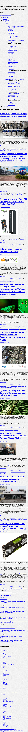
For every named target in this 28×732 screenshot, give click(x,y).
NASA (22, 194)
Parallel (4, 722)
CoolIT (15, 386)
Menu (13, 15)
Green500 (13, 149)
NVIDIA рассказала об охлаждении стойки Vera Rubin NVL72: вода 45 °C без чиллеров (12, 631)
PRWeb (4, 724)
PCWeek (4, 723)
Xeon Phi (16, 430)
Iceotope (5, 670)
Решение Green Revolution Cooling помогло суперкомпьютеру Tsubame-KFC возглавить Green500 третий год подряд (13, 289)
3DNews (4, 711)
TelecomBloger (6, 726)
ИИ (3, 690)
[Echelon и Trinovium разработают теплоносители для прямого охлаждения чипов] (14, 608)
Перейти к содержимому (5, 15)
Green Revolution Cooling (20, 428)
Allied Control (5, 650)
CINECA (13, 519)
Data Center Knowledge (8, 713)
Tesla (13, 589)
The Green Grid (6, 520)
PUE (4, 682)
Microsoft (5, 676)
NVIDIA (9, 589)
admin (20, 148)
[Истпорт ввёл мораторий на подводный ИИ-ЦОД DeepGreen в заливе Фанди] (14, 637)
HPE (20, 194)
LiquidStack (4, 675)
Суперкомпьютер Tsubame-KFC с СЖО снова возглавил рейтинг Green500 (13, 392)
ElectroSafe (15, 327)
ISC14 (4, 473)
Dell (3, 658)
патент (4, 705)
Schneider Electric (5, 685)
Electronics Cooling (7, 718)
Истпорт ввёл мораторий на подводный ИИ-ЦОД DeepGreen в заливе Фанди (11, 641)
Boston (12, 472)
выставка (4, 699)
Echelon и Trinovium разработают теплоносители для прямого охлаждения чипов (12, 612)
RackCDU (21, 245)
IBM (3, 668)
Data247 (4, 715)
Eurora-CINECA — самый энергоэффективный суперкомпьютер (12, 478)
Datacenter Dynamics (7, 716)
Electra (12, 194)
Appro (12, 588)
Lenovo (4, 673)
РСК (4, 693)
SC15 (18, 329)
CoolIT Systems (21, 386)
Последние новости (5, 595)
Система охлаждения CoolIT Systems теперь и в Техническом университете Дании (13, 336)
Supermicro (4, 688)
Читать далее (3, 145)
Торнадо (4, 695)
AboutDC (5, 712)
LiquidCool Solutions (6, 674)
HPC (16, 279)
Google (4, 661)
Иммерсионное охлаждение (10, 692)
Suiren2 (1, 150)
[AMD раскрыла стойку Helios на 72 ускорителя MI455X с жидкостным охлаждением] (14, 618)
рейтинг (9, 150)
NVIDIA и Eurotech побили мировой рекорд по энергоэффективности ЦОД (13, 526)
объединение (7, 281)
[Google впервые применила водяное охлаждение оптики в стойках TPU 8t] (14, 599)
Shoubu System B (22, 149)
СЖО (4, 694)
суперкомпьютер (18, 589)
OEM (3, 680)
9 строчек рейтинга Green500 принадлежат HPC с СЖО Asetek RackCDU (13, 201)
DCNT (4, 717)
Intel (4, 672)
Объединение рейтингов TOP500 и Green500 (11, 250)
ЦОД (15, 387)
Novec (4, 677)
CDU (4, 653)
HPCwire (5, 719)
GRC (4, 662)
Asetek (12, 245)
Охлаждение (3, 149)
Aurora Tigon (20, 588)
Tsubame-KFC (23, 329)
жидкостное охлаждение (8, 701)
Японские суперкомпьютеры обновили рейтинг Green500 (13, 114)
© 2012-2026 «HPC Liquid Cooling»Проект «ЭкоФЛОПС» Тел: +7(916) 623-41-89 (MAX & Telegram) (12, 730)
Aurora (15, 588)
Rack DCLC (10, 387)
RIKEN (15, 329)
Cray (3, 657)
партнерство (5, 704)
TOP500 (5, 150)
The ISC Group (21, 279)
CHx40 (12, 386)
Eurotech (20, 519)
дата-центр (5, 700)
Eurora (16, 519)
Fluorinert (20, 327)
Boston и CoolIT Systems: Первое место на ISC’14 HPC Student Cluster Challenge (13, 435)
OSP (4, 721)
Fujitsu (4, 659)
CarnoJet (12, 428)
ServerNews (5, 725)
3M (11, 327)
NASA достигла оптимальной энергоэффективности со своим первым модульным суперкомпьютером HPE (13, 157)
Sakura (16, 149)
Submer (4, 687)
